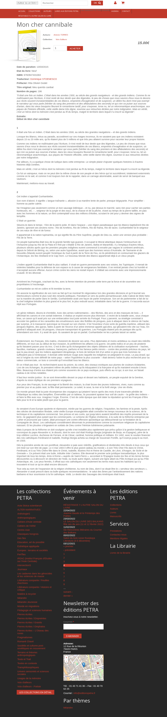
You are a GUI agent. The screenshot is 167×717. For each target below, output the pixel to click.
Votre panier (121, 3)
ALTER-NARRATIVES (28, 509)
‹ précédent (69, 550)
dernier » (68, 595)
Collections (34, 11)
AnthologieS (23, 513)
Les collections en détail (35, 692)
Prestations (116, 531)
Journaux (22, 569)
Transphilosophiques (28, 667)
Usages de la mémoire (29, 678)
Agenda (114, 11)
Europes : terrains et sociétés (32, 550)
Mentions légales (119, 538)
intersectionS (24, 565)
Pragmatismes (24, 637)
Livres (113, 512)
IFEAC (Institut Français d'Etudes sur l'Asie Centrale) (34, 560)
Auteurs (47, 11)
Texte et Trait (24, 659)
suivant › (67, 592)
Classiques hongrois (27, 534)
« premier (68, 546)
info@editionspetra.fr (84, 693)
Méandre (22, 598)
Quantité (46, 48)
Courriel (68, 622)
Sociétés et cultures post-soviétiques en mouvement (31, 647)
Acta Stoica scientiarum (29, 505)
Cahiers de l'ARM (26, 526)
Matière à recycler (26, 594)
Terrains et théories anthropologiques (27, 654)
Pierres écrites (24, 614)
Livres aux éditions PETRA (66, 11)
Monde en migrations (28, 606)
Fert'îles (21, 554)
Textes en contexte (27, 663)
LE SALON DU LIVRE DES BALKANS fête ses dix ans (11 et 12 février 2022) (83, 523)
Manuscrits (115, 516)
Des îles (21, 538)
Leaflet (91, 679)
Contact (126, 11)
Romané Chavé (25, 641)
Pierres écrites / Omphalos (31, 626)
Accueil (21, 11)
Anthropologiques (26, 517)
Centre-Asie (23, 530)
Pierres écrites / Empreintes (31, 618)
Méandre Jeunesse (27, 602)
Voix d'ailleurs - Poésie (29, 686)
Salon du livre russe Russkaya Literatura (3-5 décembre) (79, 539)
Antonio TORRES (61, 35)
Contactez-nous (118, 534)
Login (114, 3)
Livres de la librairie (120, 553)
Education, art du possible (30, 542)
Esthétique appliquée (28, 546)
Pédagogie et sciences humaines (34, 610)
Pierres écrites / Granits (29, 622)
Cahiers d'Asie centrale (29, 522)
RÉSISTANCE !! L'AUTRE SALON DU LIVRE (34, 16)
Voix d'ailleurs (61, 39)
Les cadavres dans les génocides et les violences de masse (34, 575)
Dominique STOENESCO (43, 79)
